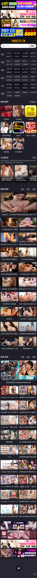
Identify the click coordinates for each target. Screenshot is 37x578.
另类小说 (17, 88)
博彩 (2, 54)
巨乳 (28, 189)
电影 (2, 70)
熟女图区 (25, 80)
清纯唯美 (17, 80)
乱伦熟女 (25, 72)
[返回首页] (34, 574)
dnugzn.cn (18, 41)
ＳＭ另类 (33, 64)
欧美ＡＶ (25, 61)
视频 (2, 62)
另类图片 (33, 80)
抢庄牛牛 (33, 56)
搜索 (32, 46)
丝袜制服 (17, 64)
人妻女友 (25, 84)
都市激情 (9, 84)
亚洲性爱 (9, 69)
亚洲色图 (17, 77)
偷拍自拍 (17, 69)
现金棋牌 (25, 56)
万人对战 (25, 53)
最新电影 (4, 357)
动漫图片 (33, 77)
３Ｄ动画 (33, 61)
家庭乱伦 (17, 84)
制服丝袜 (9, 72)
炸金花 (17, 56)
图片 (2, 78)
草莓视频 (25, 92)
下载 (34, 158)
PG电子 (9, 53)
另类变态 (33, 72)
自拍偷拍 (17, 61)
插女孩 (9, 92)
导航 (2, 94)
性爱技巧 (33, 88)
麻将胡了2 (9, 56)
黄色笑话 (25, 88)
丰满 (22, 357)
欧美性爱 (33, 69)
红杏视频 (9, 96)
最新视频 (4, 189)
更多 (34, 189)
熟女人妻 (9, 64)
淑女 (28, 357)
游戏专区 (33, 53)
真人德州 (17, 53)
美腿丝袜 (9, 80)
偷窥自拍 (9, 77)
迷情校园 (9, 88)
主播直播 (25, 64)
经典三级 (17, 72)
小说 (2, 86)
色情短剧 (17, 96)
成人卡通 (25, 69)
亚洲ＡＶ (9, 61)
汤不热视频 (33, 92)
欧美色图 (25, 77)
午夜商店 (17, 92)
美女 (22, 189)
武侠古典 (33, 84)
